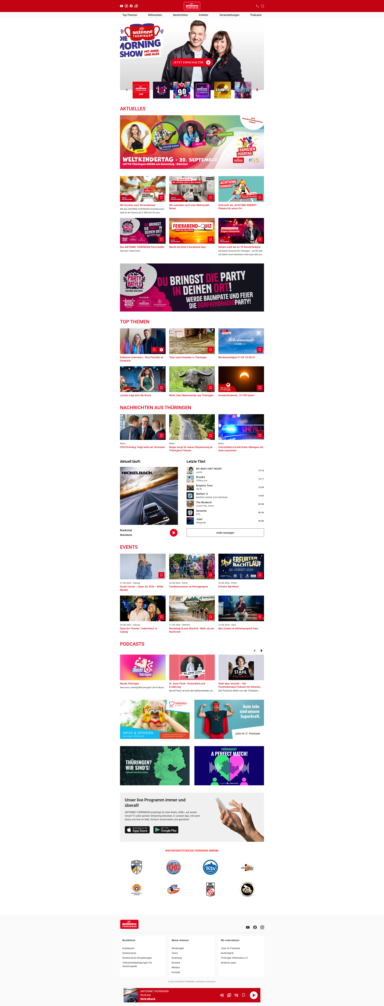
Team (175, 953)
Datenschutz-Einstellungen (137, 957)
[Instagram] (126, 6)
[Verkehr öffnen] (136, 6)
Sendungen (178, 948)
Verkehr (203, 15)
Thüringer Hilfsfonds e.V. (234, 957)
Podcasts (256, 15)
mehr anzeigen (225, 532)
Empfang (177, 957)
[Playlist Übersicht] (236, 995)
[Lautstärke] (222, 995)
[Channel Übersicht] (229, 995)
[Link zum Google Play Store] (165, 830)
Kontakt (176, 972)
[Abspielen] (254, 995)
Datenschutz (129, 953)
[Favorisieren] (243, 995)
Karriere (176, 962)
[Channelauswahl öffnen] (262, 6)
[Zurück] (254, 650)
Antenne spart (228, 962)
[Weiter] (261, 650)
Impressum (128, 948)
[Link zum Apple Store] (137, 830)
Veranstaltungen (229, 15)
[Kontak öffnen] (257, 6)
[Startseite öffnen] (192, 6)
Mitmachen (155, 15)
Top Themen (129, 15)
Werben (176, 967)
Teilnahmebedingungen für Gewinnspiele (137, 964)
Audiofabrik (227, 953)
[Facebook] (131, 6)
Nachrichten (180, 15)
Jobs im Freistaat (230, 948)
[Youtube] (121, 6)
